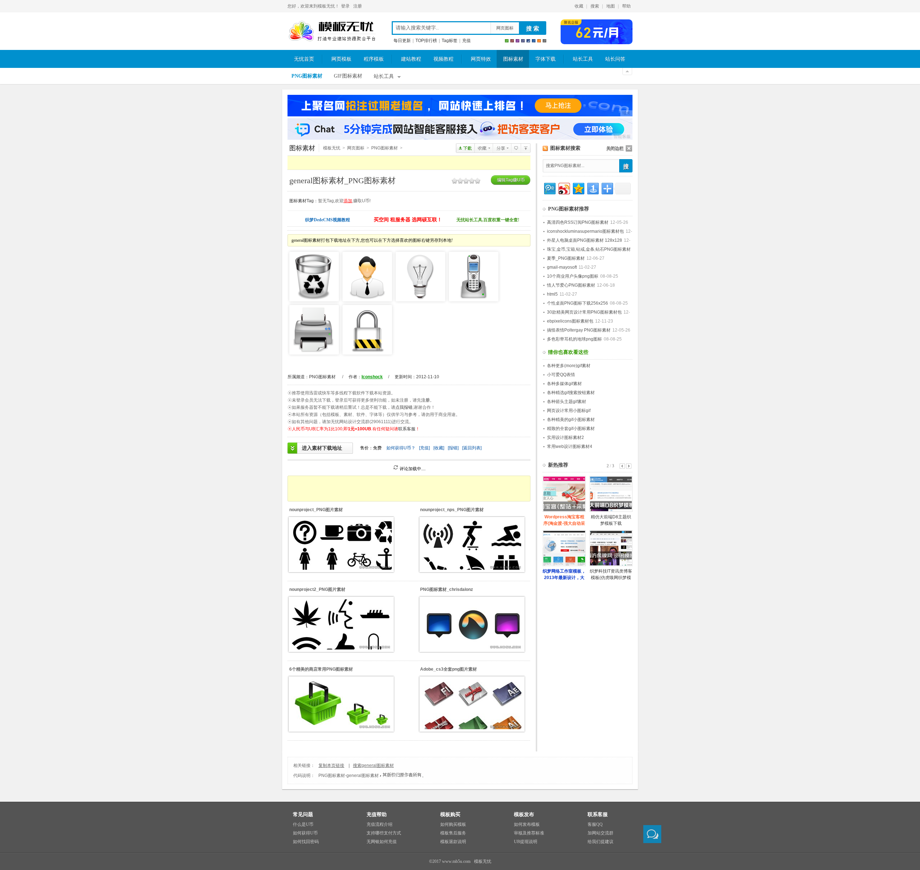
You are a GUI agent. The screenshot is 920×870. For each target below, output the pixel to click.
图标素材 (513, 59)
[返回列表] (472, 447)
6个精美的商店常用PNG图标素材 (321, 669)
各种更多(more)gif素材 (568, 365)
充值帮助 (377, 814)
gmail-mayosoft (562, 267)
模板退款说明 (453, 841)
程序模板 (374, 59)
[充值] (424, 447)
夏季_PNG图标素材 (566, 258)
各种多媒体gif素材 (564, 383)
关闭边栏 (615, 148)
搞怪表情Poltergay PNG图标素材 (579, 330)
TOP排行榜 (426, 40)
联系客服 (406, 428)
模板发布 (524, 814)
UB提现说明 (525, 841)
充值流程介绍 (379, 824)
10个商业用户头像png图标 (572, 276)
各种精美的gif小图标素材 (571, 419)
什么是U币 (303, 824)
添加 (348, 200)
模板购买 (450, 814)
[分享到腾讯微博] (549, 187)
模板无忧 (332, 31)
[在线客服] (652, 834)
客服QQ (595, 824)
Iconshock (372, 376)
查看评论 (516, 148)
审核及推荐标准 (529, 833)
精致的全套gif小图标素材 (571, 428)
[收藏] (438, 447)
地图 (610, 6)
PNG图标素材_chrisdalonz (446, 589)
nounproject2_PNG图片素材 (317, 589)
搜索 (594, 6)
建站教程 (411, 59)
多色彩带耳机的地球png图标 (574, 339)
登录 (345, 6)
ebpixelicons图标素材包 (570, 321)
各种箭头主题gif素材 (566, 401)
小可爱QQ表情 (561, 374)
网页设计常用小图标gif (568, 410)
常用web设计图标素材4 (569, 446)
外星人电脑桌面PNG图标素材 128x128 (584, 240)
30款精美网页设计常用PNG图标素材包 (584, 312)
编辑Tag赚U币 (511, 179)
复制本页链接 (331, 765)
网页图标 (505, 28)
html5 (552, 294)
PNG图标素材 (306, 76)
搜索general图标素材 (373, 765)
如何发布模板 (527, 824)
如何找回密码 (306, 841)
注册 (357, 6)
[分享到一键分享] (592, 187)
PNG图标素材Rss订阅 (545, 148)
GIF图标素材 (348, 76)
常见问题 (303, 814)
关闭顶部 (627, 71)
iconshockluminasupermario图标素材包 (585, 231)
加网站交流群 (600, 833)
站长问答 (615, 59)
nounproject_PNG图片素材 (316, 509)
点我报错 (404, 407)
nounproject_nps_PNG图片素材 (452, 509)
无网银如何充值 (382, 841)
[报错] (453, 447)
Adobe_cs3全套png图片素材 (448, 669)
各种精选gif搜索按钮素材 (571, 392)
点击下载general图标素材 (465, 148)
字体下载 (545, 59)
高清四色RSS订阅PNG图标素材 (577, 222)
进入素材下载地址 (322, 448)
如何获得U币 (305, 833)
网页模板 (341, 59)
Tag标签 (449, 40)
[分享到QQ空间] (578, 187)
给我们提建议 (600, 841)
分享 (502, 148)
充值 (466, 40)
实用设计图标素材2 (565, 437)
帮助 (626, 6)
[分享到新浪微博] (563, 187)
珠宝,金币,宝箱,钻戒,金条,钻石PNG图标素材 (589, 249)
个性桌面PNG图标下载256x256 (577, 303)
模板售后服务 (453, 833)
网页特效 (481, 59)
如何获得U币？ (400, 447)
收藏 (579, 6)
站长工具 (583, 59)
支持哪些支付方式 (384, 833)
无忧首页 (304, 59)
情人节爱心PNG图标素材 (571, 285)
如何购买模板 (453, 824)
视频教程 (443, 59)
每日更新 (402, 40)
